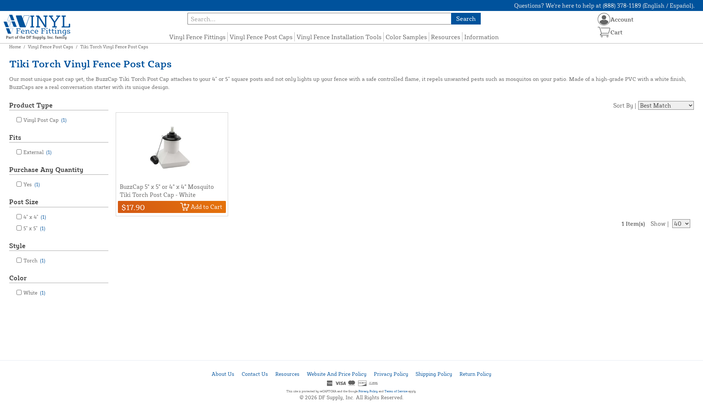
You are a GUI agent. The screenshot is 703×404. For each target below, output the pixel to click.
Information (481, 37)
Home (15, 46)
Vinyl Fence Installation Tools (339, 37)
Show (658, 223)
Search (466, 18)
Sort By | (624, 105)
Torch (34, 260)
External (37, 152)
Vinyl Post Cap (45, 120)
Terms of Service (396, 391)
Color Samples (406, 37)
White (34, 292)
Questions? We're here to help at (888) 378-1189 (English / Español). (604, 5)
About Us (223, 374)
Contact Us (255, 374)
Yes (31, 184)
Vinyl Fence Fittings (197, 37)
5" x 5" (34, 228)
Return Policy (475, 374)
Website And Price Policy (337, 374)
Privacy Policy (391, 374)
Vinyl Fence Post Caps (261, 37)
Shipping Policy (434, 374)
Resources (445, 37)
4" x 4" (34, 217)
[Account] (604, 19)
